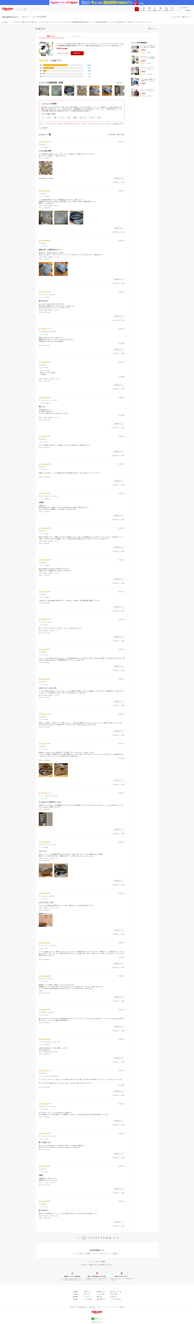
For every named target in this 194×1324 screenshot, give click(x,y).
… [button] (10, 22)
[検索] (137, 9)
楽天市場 (4, 22)
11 (110, 1238)
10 (107, 1238)
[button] (149, 9)
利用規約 (116, 123)
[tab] (51, 36)
